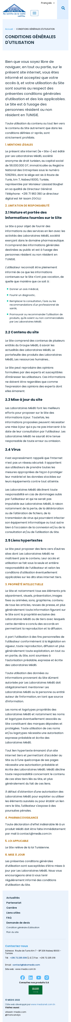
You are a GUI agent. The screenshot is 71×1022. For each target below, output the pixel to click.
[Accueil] (14, 8)
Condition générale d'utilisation (22, 927)
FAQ (9, 918)
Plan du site (12, 932)
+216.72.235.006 (18, 957)
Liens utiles (13, 913)
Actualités (13, 898)
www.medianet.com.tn (43, 1004)
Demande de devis (18, 923)
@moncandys (13, 1015)
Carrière (11, 908)
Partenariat (13, 903)
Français (46, 3)
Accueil (9, 29)
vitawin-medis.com (15, 1012)
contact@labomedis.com (26, 964)
